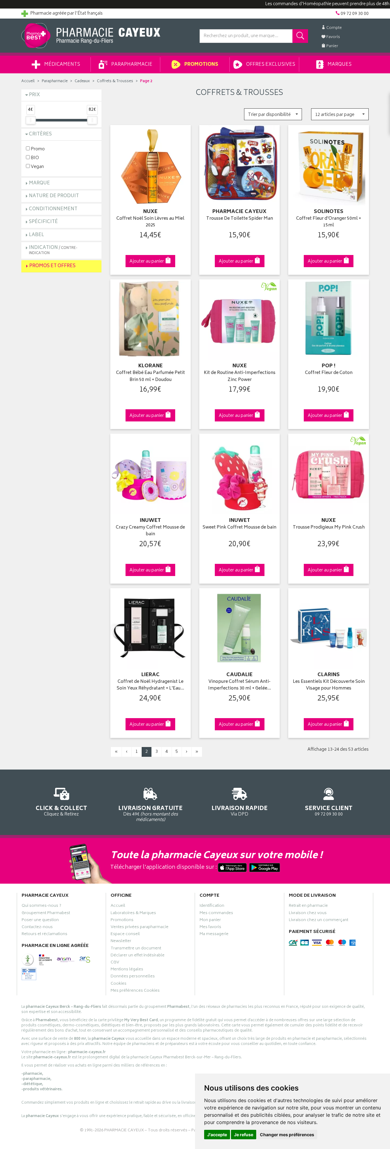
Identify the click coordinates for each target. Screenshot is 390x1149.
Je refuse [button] (243, 1134)
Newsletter (121, 942)
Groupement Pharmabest (46, 914)
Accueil (28, 81)
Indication (53, 250)
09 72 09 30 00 (329, 810)
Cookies (118, 984)
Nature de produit (54, 196)
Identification (212, 906)
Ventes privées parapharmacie (139, 928)
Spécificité (43, 222)
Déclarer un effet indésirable (138, 956)
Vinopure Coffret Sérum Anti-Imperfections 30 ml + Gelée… (239, 685)
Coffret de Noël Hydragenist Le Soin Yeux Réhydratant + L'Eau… (150, 685)
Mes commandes (216, 914)
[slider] (30, 120)
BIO (34, 157)
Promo (37, 148)
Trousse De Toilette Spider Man (239, 218)
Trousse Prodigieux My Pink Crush (329, 527)
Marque (39, 183)
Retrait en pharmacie (308, 906)
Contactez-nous (37, 928)
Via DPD (239, 810)
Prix (34, 95)
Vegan (37, 166)
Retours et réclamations (44, 935)
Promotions (200, 65)
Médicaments (61, 65)
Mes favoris (210, 928)
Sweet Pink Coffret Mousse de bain (239, 527)
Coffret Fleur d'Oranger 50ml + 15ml (328, 222)
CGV (115, 963)
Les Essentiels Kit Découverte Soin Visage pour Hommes (329, 685)
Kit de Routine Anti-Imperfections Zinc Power (239, 376)
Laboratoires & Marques (133, 914)
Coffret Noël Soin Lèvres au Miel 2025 (150, 222)
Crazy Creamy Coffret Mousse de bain (150, 531)
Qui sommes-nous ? (41, 906)
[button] (273, 114)
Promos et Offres (52, 266)
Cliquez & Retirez (61, 810)
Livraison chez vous (308, 914)
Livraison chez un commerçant (318, 921)
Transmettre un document (136, 949)
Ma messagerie (214, 935)
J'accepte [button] (217, 1134)
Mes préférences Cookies (135, 991)
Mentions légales (127, 970)
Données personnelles (133, 977)
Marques (339, 65)
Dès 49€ (150, 813)
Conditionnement (53, 209)
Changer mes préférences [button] (287, 1134)
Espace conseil (125, 935)
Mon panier (210, 921)
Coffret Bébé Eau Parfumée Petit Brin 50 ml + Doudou (150, 376)
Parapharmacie (131, 65)
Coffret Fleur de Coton (329, 373)
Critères (40, 134)
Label (36, 235)
